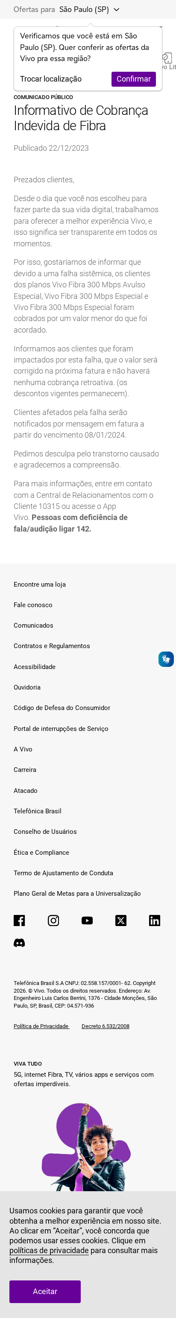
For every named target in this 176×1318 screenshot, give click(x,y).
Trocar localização (51, 79)
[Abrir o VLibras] (166, 659)
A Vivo (23, 749)
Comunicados (33, 625)
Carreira (25, 770)
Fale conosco (33, 605)
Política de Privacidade (42, 1026)
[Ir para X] (120, 920)
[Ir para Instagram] (53, 920)
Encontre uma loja (40, 584)
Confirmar (134, 79)
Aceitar (45, 1291)
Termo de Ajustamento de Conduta (63, 873)
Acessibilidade (35, 667)
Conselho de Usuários (45, 832)
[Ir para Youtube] (87, 920)
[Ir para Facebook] (19, 920)
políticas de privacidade (49, 1250)
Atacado (26, 791)
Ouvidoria (27, 687)
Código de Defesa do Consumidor (62, 708)
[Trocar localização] (113, 9)
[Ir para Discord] (19, 942)
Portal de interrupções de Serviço (61, 729)
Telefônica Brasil (38, 811)
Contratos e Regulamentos (52, 646)
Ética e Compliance (41, 852)
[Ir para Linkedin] (154, 920)
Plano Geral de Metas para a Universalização (77, 893)
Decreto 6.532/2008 (105, 1026)
